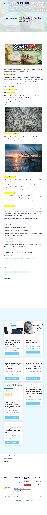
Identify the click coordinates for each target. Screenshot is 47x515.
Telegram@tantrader (8, 458)
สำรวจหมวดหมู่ (7, 272)
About (5, 480)
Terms (12, 496)
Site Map (5, 484)
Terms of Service (7, 482)
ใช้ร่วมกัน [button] (7, 274)
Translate (18, 491)
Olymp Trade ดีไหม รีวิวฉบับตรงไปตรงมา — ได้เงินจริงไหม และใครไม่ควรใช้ (12, 342)
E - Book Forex (17, 480)
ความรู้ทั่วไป (18, 272)
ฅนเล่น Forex (23, 3)
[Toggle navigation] (42, 3)
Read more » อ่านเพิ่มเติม (12, 353)
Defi (28, 272)
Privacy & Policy (7, 496)
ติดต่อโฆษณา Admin (38, 486)
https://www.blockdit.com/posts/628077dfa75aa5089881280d (19, 258)
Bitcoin (23, 272)
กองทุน (13, 272)
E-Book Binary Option (17, 483)
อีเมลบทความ (7, 267)
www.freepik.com (8, 241)
